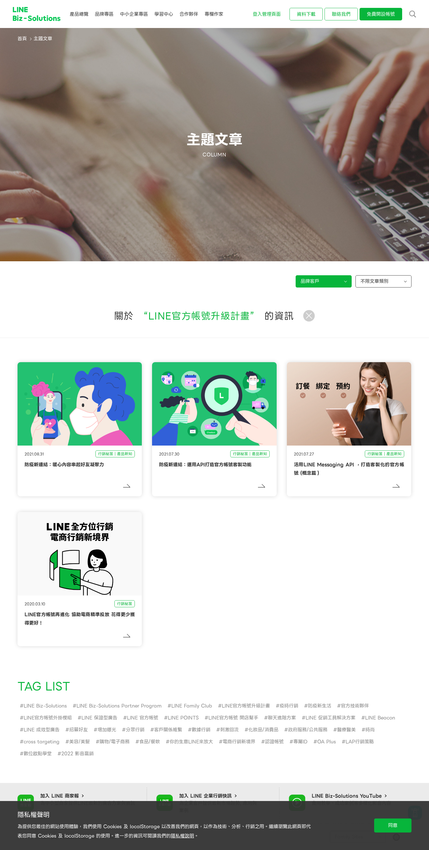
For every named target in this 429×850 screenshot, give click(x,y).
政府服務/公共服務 (307, 729)
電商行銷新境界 (239, 741)
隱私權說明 (182, 836)
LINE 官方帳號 (142, 717)
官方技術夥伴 (355, 705)
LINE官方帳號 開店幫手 (233, 717)
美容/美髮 (79, 741)
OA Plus (326, 741)
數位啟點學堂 (38, 753)
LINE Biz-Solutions (45, 705)
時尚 (370, 729)
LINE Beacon (380, 717)
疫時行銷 (289, 705)
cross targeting (42, 741)
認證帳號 (274, 741)
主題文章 (43, 38)
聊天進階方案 (282, 717)
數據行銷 (201, 729)
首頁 (22, 38)
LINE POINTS (183, 717)
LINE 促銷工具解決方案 (330, 717)
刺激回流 (229, 729)
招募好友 (78, 729)
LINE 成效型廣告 (42, 729)
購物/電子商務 (115, 741)
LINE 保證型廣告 (99, 717)
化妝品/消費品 (263, 729)
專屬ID (300, 741)
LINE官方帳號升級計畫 (246, 705)
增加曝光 (106, 729)
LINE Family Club (191, 705)
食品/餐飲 (149, 741)
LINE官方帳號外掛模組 (48, 717)
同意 (392, 825)
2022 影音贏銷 (77, 753)
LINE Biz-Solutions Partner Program (119, 705)
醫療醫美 (346, 729)
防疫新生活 (319, 705)
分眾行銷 (135, 729)
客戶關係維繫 (168, 729)
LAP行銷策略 (360, 741)
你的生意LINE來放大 (191, 741)
